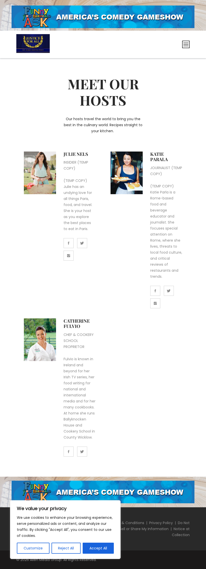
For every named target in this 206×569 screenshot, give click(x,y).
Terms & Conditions (126, 522)
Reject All (66, 548)
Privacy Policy (161, 522)
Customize (33, 548)
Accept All (98, 548)
